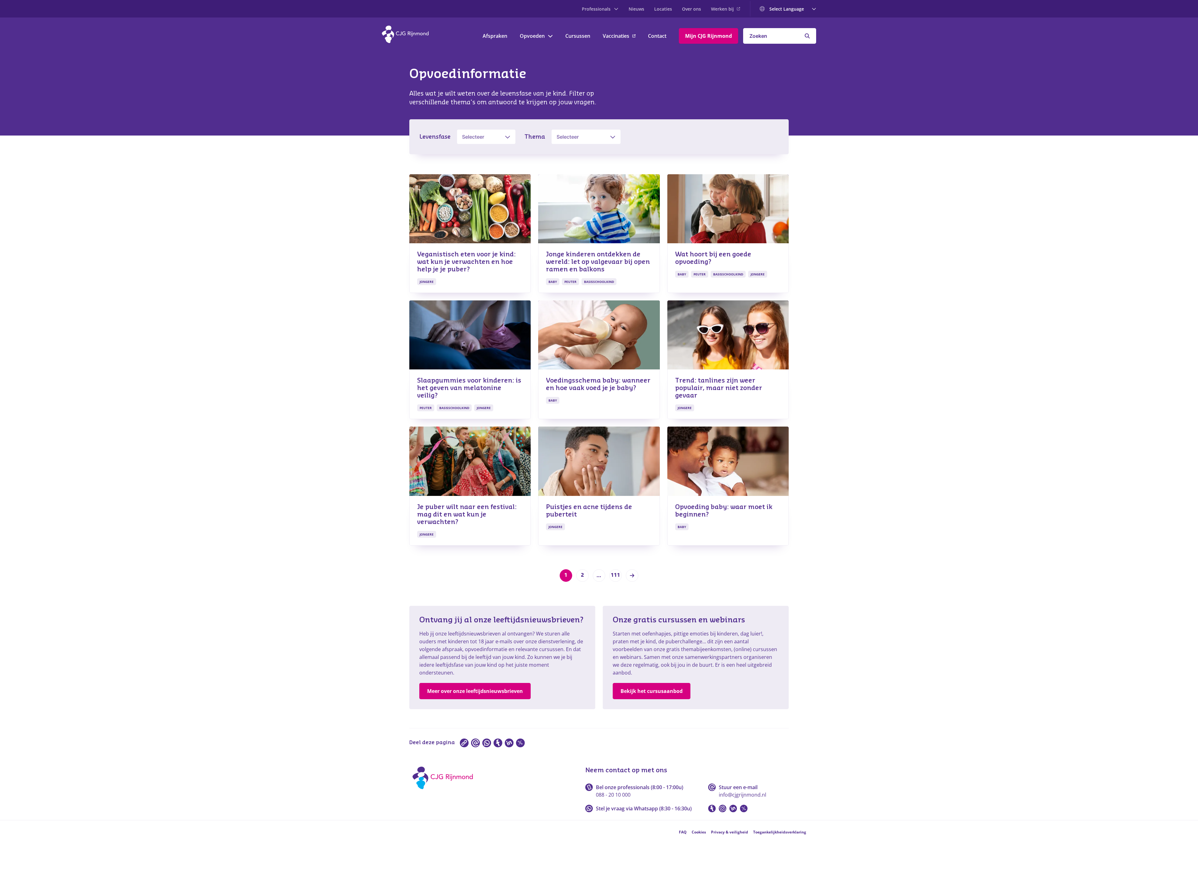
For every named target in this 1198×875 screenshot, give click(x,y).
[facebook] (498, 743)
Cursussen (577, 35)
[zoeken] (807, 35)
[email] (475, 743)
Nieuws (636, 9)
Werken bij (722, 9)
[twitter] (520, 743)
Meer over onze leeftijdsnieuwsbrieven (475, 691)
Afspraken (495, 35)
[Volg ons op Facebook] (712, 808)
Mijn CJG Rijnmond (708, 35)
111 (615, 575)
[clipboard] (464, 743)
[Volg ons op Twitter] (744, 808)
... (599, 575)
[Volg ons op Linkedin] (733, 808)
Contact (657, 35)
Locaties (663, 9)
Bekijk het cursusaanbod (652, 691)
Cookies (699, 832)
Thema (534, 137)
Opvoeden (532, 35)
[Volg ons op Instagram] (722, 808)
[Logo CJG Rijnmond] (444, 791)
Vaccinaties (616, 35)
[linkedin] (509, 743)
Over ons (691, 9)
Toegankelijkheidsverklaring (779, 832)
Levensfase (434, 137)
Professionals (596, 9)
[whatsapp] (486, 743)
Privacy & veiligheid (729, 832)
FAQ (683, 832)
